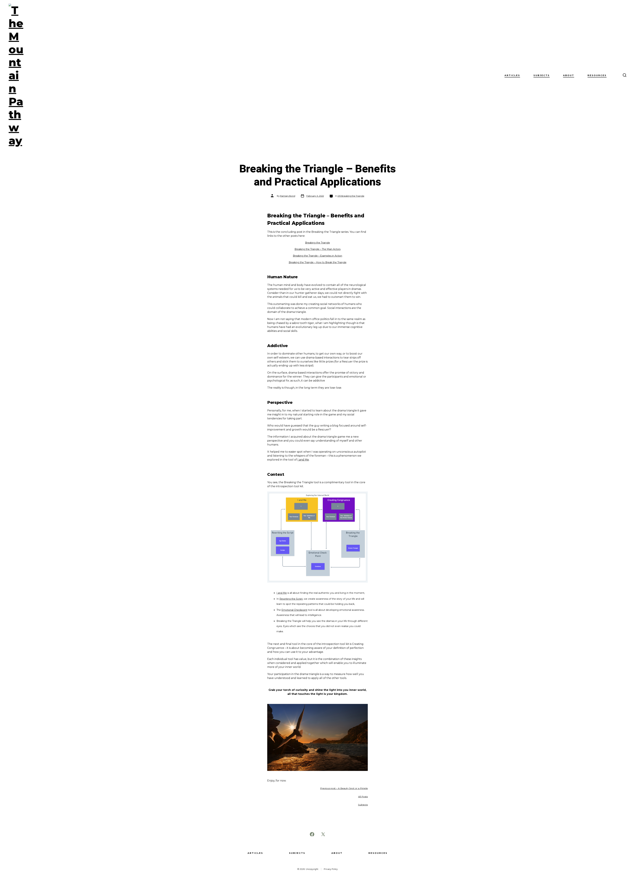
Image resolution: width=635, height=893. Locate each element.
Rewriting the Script (291, 598)
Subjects (541, 75)
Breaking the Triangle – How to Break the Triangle (317, 262)
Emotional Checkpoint (294, 609)
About (568, 75)
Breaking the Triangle (317, 242)
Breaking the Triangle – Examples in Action (317, 255)
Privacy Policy (331, 869)
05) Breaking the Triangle (351, 196)
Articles (512, 75)
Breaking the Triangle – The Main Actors (317, 249)
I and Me (303, 459)
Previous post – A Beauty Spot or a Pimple (344, 788)
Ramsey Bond (287, 196)
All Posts (363, 796)
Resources (597, 75)
